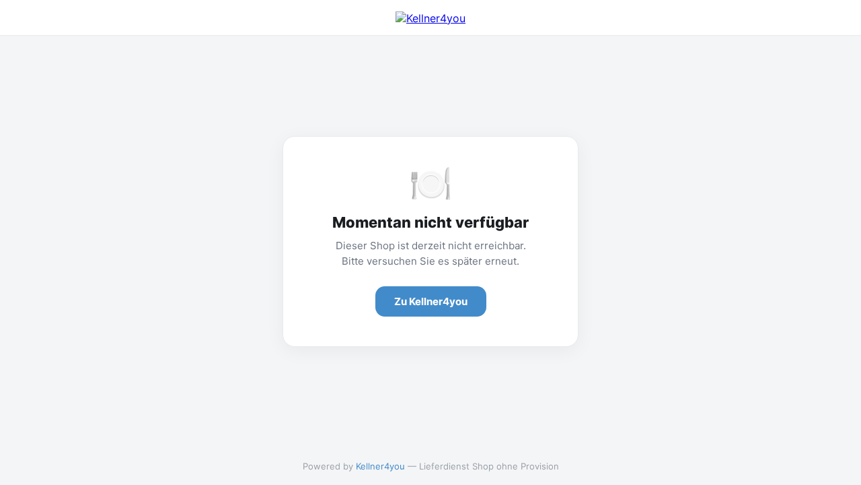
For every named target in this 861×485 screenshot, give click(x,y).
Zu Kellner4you (430, 301)
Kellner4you (380, 466)
